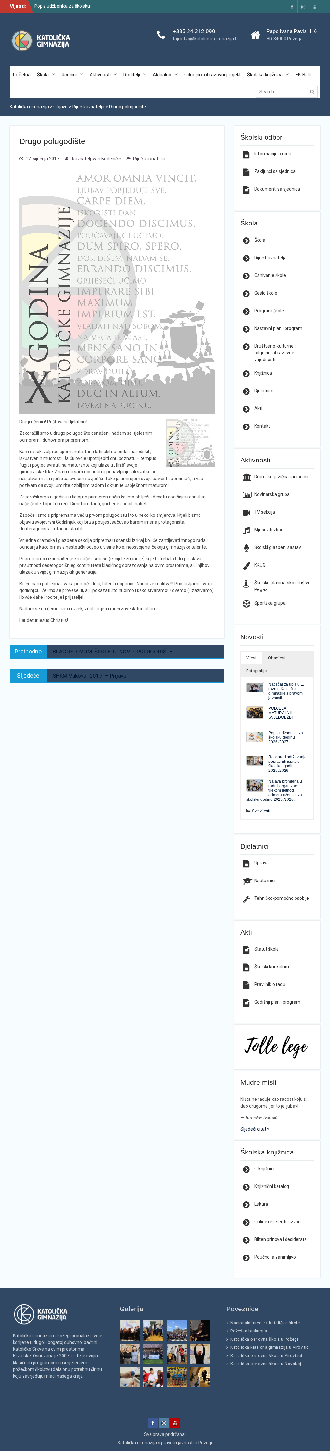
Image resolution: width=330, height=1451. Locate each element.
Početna (22, 75)
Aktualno (162, 75)
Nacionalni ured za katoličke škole (265, 1322)
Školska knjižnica (265, 75)
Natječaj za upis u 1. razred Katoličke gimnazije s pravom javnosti (286, 691)
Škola (43, 75)
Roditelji (131, 75)
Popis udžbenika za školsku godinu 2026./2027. (285, 737)
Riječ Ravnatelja (149, 158)
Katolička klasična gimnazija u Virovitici (270, 1347)
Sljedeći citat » (254, 1129)
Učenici (69, 75)
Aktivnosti (100, 75)
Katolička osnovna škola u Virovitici (266, 1355)
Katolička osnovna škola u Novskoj (265, 1363)
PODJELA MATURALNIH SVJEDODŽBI (281, 712)
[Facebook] (292, 7)
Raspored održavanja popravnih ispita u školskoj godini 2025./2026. (287, 763)
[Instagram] (303, 7)
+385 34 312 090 (194, 31)
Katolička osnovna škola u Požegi (264, 1339)
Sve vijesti (261, 810)
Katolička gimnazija (137, 1442)
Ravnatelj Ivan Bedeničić (96, 158)
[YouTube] (314, 7)
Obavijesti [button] (277, 657)
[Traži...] (288, 91)
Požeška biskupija (248, 1330)
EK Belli (303, 75)
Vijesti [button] (251, 657)
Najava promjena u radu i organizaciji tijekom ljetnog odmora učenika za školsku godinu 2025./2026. (274, 790)
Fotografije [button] (256, 670)
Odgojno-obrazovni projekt (212, 75)
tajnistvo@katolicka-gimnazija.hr (206, 38)
